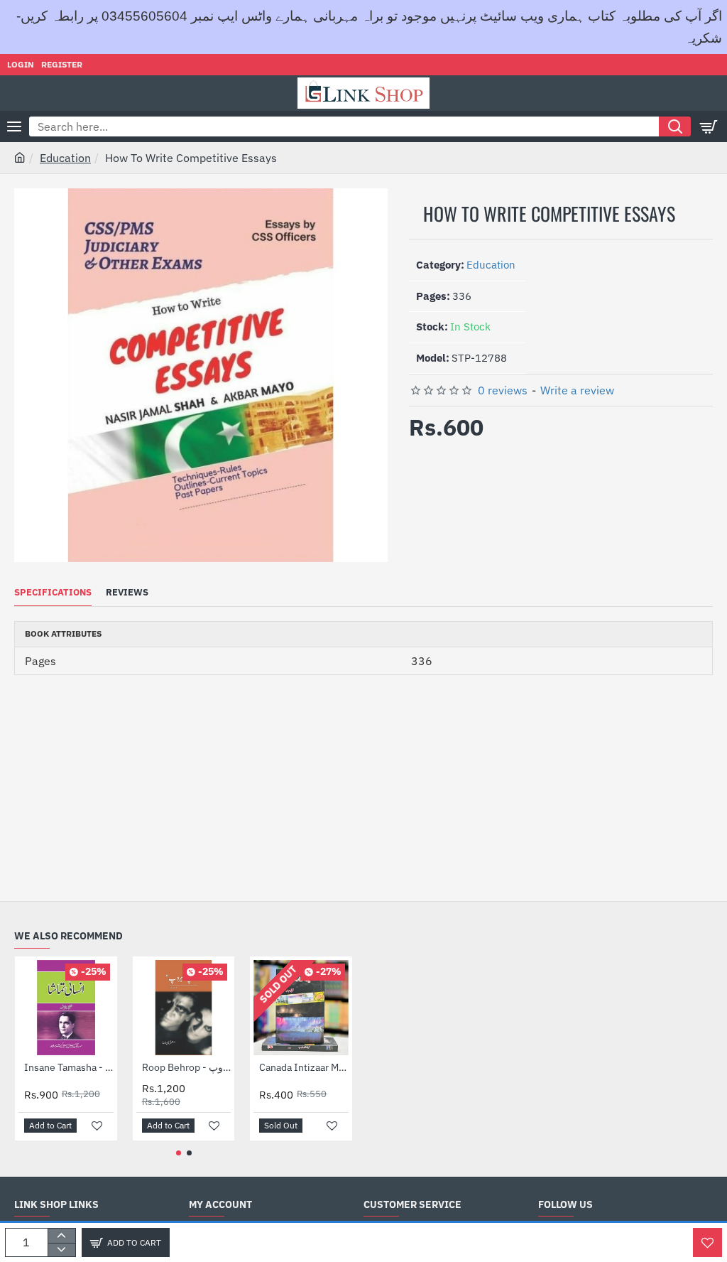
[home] (20, 157)
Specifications (53, 592)
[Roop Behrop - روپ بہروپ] (183, 1007)
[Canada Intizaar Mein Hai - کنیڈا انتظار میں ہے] (301, 1007)
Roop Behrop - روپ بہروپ (186, 1067)
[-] (61, 1250)
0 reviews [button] (503, 390)
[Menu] (14, 126)
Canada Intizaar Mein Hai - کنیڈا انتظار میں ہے (304, 1067)
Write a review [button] (577, 390)
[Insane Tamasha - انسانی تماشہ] (66, 1007)
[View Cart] (709, 126)
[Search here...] (675, 126)
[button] (126, 1242)
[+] (61, 1236)
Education (65, 158)
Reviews (127, 592)
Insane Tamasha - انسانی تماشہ (69, 1067)
